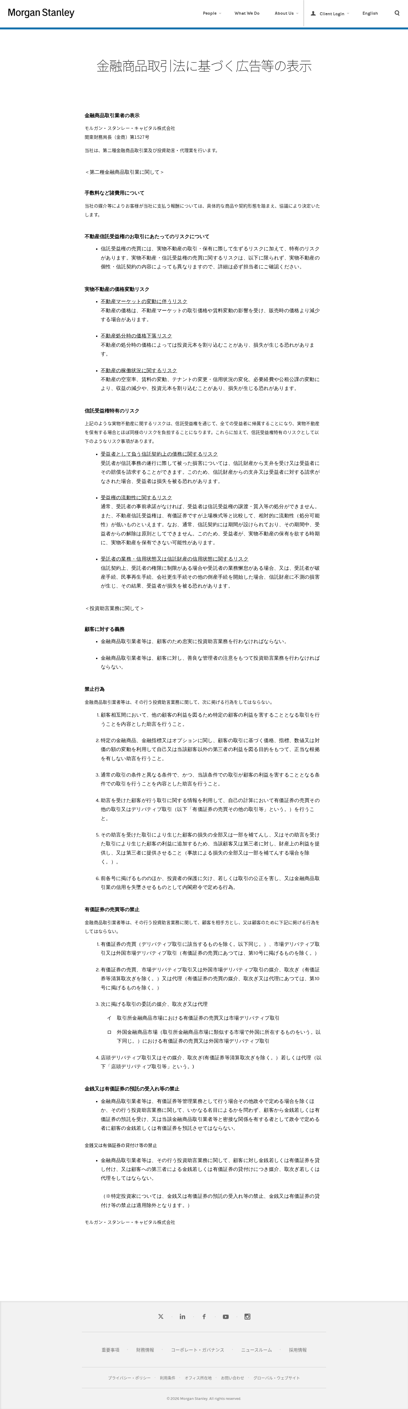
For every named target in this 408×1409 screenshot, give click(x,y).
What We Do (247, 13)
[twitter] (161, 1316)
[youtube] (226, 1316)
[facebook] (204, 1316)
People (209, 13)
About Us (284, 13)
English (370, 13)
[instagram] (247, 1316)
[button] (397, 13)
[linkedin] (182, 1316)
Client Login (331, 13)
